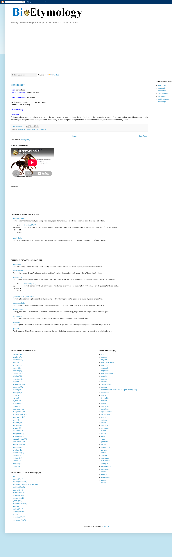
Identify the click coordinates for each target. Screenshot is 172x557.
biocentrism (162, 91)
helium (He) (17, 390)
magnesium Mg (18, 409)
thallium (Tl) (17, 455)
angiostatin (162, 88)
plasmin (104, 455)
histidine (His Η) (18, 493)
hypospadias (17, 316)
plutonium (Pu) (18, 436)
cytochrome (105, 393)
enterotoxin (105, 406)
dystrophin (105, 398)
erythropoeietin (106, 412)
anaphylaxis (17, 238)
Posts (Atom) (25, 140)
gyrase (103, 417)
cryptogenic (162, 96)
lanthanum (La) (18, 403)
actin (102, 354)
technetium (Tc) (18, 453)
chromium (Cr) (18, 379)
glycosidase (105, 414)
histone (103, 423)
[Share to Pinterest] (37, 126)
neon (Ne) (16, 420)
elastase (104, 401)
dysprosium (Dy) (19, 384)
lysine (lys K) (17, 501)
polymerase (105, 458)
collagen (104, 387)
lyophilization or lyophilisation (23, 297)
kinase (103, 434)
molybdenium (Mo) (19, 414)
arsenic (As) (17, 365)
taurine (15, 514)
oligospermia (17, 277)
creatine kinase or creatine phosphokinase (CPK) (119, 390)
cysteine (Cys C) (19, 487)
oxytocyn (104, 450)
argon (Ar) (16, 362)
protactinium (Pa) (19, 444)
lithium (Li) (16, 406)
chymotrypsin (106, 384)
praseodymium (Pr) (20, 439)
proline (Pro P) (18, 509)
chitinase (104, 382)
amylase (104, 357)
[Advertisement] (76, 51)
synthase (104, 472)
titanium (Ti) (17, 461)
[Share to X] (32, 126)
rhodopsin (104, 464)
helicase (104, 420)
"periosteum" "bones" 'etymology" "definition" (31, 129)
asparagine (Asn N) (20, 482)
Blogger (106, 526)
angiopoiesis (162, 85)
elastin (103, 403)
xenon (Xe (16, 466)
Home (74, 136)
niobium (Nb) (17, 423)
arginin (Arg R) (18, 479)
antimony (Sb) (18, 360)
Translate (55, 75)
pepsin (103, 453)
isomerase (105, 428)
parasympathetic (19, 219)
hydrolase (104, 425)
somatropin (105, 469)
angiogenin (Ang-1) (108, 362)
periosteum (18, 84)
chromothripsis (163, 94)
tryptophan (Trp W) (19, 520)
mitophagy (162, 102)
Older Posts (143, 136)
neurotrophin (105, 447)
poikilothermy (18, 271)
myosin (103, 444)
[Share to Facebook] (35, 126)
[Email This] (27, 126)
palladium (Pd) (18, 431)
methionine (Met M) (20, 504)
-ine (14, 476)
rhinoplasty (17, 264)
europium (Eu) (18, 387)
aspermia (16, 322)
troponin (104, 480)
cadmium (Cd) (18, 373)
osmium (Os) (17, 425)
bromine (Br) (17, 371)
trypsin (103, 483)
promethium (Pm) (19, 442)
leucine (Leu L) (18, 498)
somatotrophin (106, 466)
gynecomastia (18, 309)
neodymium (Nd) (19, 417)
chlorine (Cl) (17, 376)
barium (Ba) (17, 368)
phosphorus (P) (18, 434)
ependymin (105, 409)
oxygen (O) (17, 428)
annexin (104, 376)
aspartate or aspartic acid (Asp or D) (26, 484)
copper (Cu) (17, 382)
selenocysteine (18, 512)
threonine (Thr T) (30, 225)
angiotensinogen (107, 373)
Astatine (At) (17, 354)
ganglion (16, 329)
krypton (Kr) (17, 401)
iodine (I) (16, 395)
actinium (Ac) (17, 357)
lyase (103, 439)
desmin (103, 395)
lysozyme (104, 442)
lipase (103, 436)
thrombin (104, 474)
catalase (104, 379)
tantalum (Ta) (17, 450)
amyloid (104, 360)
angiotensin (105, 371)
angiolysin (104, 365)
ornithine (16, 506)
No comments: (18, 126)
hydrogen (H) (17, 393)
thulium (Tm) (17, 458)
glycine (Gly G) (18, 490)
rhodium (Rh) (17, 447)
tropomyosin (105, 477)
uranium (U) (17, 464)
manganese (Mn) (19, 412)
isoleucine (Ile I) (18, 495)
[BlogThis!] (29, 126)
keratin (103, 431)
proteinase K (105, 461)
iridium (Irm (17, 398)
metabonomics (163, 99)
